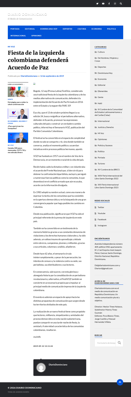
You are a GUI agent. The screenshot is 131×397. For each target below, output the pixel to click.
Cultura (82, 29)
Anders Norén (22, 392)
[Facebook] (109, 3)
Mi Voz (11, 47)
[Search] (121, 3)
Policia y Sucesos (105, 145)
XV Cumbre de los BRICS (108, 169)
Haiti (100, 103)
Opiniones (36, 36)
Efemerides (103, 91)
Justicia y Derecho (106, 127)
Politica (111, 29)
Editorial (30, 29)
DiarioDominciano (29, 76)
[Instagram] (115, 3)
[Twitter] (97, 3)
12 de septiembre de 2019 (52, 76)
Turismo (101, 163)
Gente (100, 97)
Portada (15, 29)
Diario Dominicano (27, 14)
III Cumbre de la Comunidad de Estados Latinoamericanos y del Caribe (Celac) (108, 112)
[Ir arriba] (120, 382)
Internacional (18, 36)
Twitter (101, 207)
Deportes (67, 29)
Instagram (102, 225)
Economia (97, 29)
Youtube (101, 213)
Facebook (102, 219)
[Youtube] (103, 3)
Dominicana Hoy (48, 29)
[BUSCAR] (119, 343)
